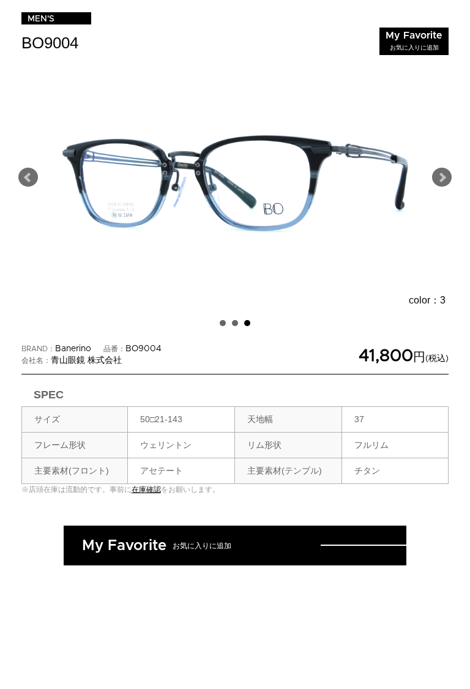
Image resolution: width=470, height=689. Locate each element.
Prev (28, 177)
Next (442, 177)
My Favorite (414, 41)
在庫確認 (146, 489)
